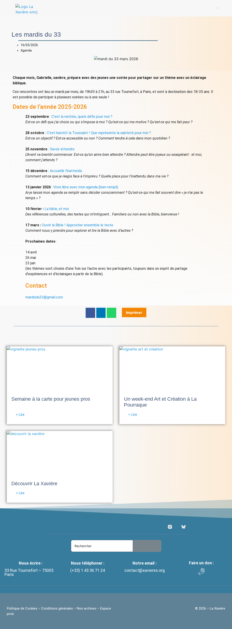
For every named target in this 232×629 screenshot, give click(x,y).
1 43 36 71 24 (93, 570)
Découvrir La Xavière (34, 483)
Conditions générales (57, 608)
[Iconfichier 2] (183, 527)
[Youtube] (177, 527)
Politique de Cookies (22, 608)
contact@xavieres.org (144, 570)
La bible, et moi (57, 209)
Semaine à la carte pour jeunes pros (50, 399)
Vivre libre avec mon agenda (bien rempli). (86, 187)
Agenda (26, 50)
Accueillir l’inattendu (66, 171)
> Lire (20, 414)
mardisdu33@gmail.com (44, 297)
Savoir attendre (62, 149)
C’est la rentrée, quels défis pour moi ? (81, 116)
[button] (218, 8)
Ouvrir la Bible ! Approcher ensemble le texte (77, 225)
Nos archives (86, 608)
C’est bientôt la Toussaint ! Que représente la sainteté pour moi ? (99, 133)
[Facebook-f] (163, 527)
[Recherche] (147, 546)
